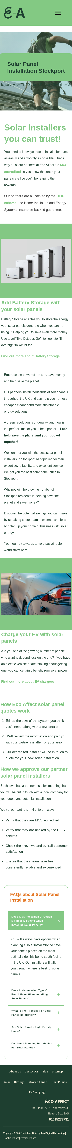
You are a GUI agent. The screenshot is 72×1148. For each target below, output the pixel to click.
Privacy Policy (28, 1138)
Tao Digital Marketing (53, 1133)
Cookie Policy (11, 1138)
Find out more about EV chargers (27, 681)
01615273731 (59, 1119)
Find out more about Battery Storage (30, 356)
